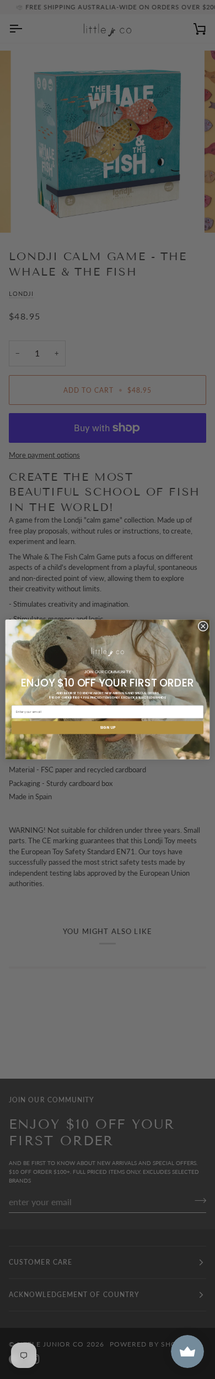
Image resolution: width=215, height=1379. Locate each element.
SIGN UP (107, 727)
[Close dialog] (203, 626)
